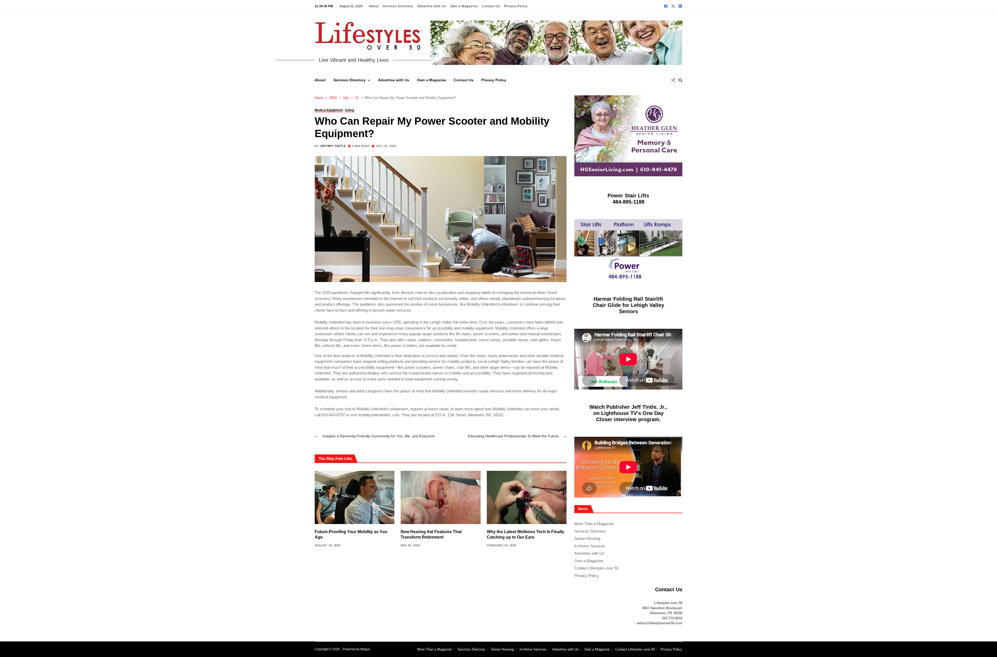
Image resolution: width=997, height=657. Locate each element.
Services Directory (398, 6)
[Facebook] (666, 6)
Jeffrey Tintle (333, 146)
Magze (365, 649)
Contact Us (491, 6)
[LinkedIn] (680, 6)
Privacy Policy (516, 6)
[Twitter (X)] (673, 6)
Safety (349, 110)
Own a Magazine (464, 6)
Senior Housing (587, 538)
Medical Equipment (329, 110)
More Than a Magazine (594, 523)
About (374, 6)
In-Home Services (589, 546)
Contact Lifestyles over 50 (596, 568)
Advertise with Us (431, 6)
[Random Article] (673, 80)
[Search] (680, 80)
